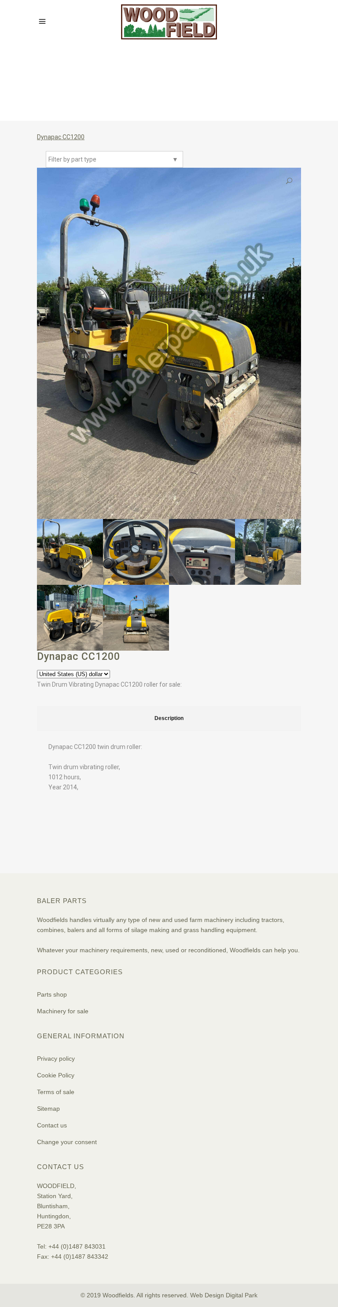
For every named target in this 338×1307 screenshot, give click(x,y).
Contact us (52, 1125)
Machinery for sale (62, 1011)
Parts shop (52, 994)
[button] (289, 181)
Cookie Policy (55, 1075)
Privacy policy (56, 1058)
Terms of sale (55, 1091)
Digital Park (241, 1295)
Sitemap (48, 1108)
